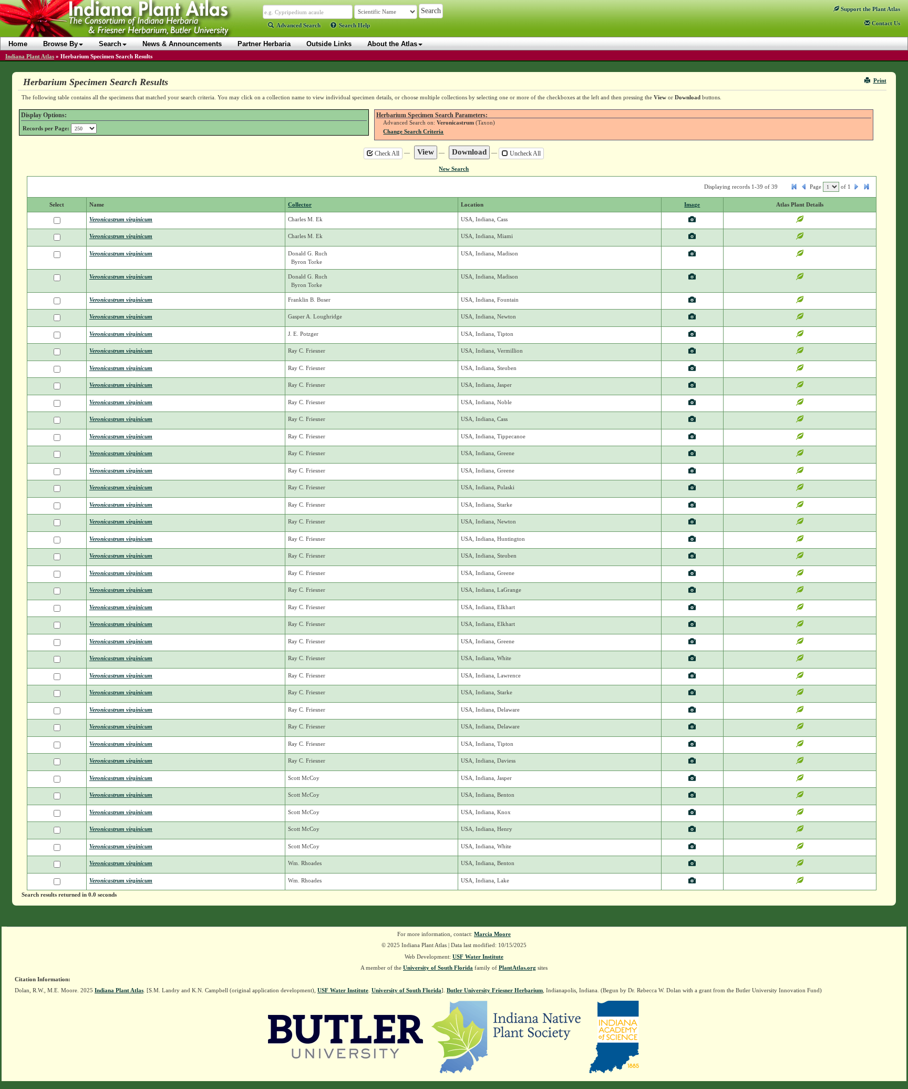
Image (692, 204)
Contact (885, 23)
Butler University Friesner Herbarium (495, 990)
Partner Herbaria (264, 44)
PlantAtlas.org (517, 967)
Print (879, 80)
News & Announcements (182, 44)
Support (869, 9)
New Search (454, 169)
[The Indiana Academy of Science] (614, 1036)
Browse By (60, 44)
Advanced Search (298, 25)
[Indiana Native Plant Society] (506, 1036)
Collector (300, 204)
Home (17, 44)
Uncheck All (524, 153)
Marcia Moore (492, 934)
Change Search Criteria (413, 131)
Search (110, 44)
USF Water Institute (477, 956)
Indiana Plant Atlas (29, 56)
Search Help (354, 25)
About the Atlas (392, 44)
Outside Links (329, 44)
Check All (386, 153)
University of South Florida (438, 967)
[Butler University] (346, 1036)
